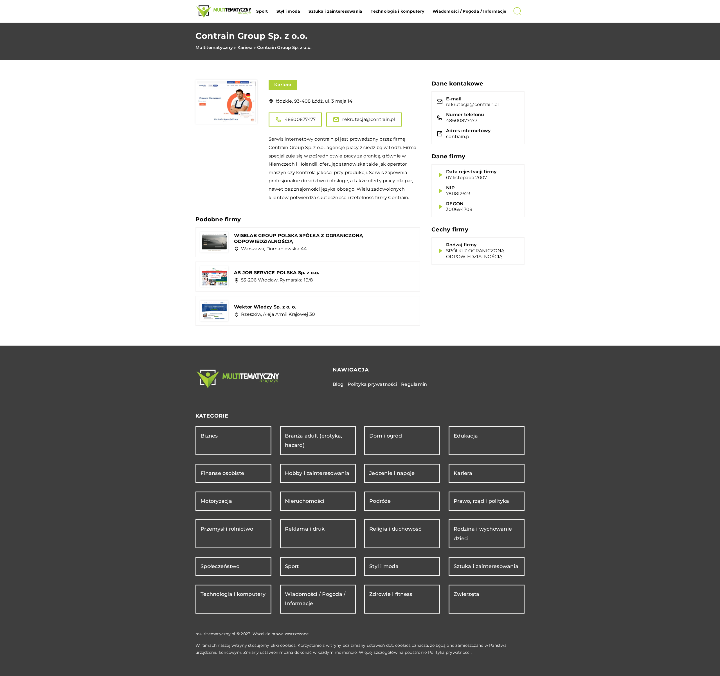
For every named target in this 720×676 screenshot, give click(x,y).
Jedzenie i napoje (392, 473)
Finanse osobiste (222, 473)
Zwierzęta (466, 594)
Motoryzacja (216, 501)
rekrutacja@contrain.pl (368, 119)
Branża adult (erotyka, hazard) (313, 440)
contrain (324, 139)
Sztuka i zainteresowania (335, 11)
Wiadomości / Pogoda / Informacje (469, 11)
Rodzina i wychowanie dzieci (483, 533)
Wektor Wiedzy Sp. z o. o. (265, 307)
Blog (338, 384)
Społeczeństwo (220, 566)
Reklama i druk (305, 529)
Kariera (283, 84)
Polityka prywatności (372, 384)
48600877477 (300, 119)
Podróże (380, 501)
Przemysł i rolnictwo (227, 529)
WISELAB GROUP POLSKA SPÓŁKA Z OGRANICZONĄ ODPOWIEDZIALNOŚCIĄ (298, 238)
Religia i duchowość (395, 529)
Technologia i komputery (397, 11)
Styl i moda (288, 11)
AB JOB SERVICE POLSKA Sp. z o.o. (276, 272)
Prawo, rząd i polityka (481, 501)
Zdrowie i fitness (390, 594)
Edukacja (466, 436)
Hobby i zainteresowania (317, 473)
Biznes (209, 436)
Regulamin (414, 384)
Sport (262, 11)
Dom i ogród (385, 436)
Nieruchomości (304, 501)
